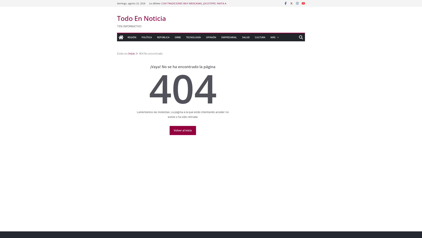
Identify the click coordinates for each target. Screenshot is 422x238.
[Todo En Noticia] (121, 37)
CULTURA (260, 37)
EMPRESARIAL (229, 37)
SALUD (246, 37)
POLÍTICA (147, 37)
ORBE (178, 37)
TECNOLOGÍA (193, 37)
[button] (277, 37)
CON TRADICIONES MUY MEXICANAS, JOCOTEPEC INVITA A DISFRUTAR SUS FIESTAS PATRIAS (193, 5)
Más (273, 37)
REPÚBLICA (163, 37)
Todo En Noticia (141, 18)
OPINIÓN (211, 37)
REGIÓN (132, 37)
